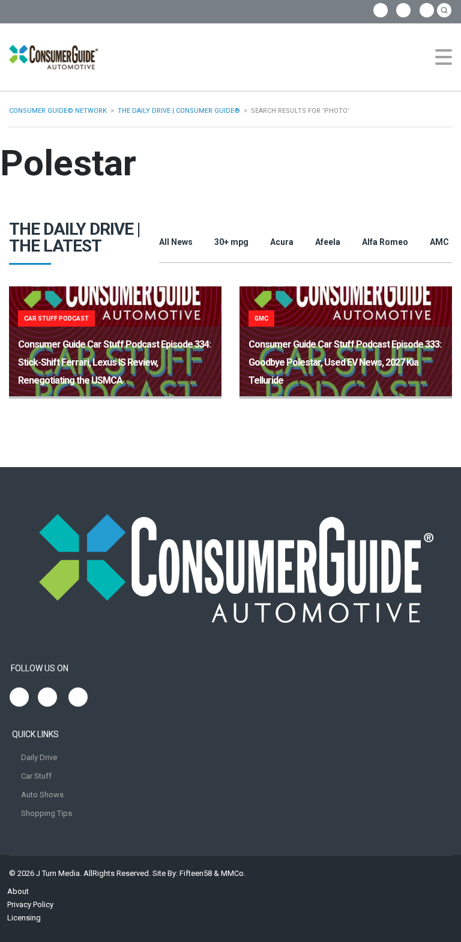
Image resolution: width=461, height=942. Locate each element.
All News (176, 242)
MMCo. (233, 873)
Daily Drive (39, 757)
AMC (439, 242)
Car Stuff (36, 775)
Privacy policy (30, 904)
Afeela (327, 242)
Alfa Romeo (385, 242)
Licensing (24, 917)
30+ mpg (231, 242)
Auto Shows (42, 794)
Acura (282, 242)
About (18, 891)
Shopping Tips (46, 813)
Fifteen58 (195, 873)
